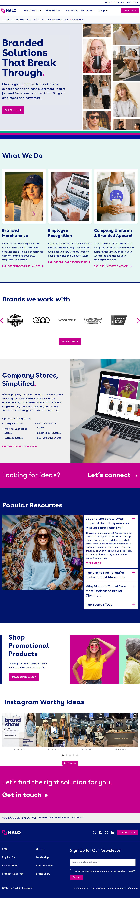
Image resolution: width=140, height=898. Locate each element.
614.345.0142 (78, 20)
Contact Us (129, 10)
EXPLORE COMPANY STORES (18, 447)
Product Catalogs (114, 3)
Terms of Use (98, 888)
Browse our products (22, 677)
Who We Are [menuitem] (53, 10)
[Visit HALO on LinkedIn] (114, 832)
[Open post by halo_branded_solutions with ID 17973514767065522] (53, 730)
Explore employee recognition (68, 262)
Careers (40, 849)
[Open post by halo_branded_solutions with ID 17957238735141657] (121, 730)
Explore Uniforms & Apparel (111, 266)
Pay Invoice (132, 3)
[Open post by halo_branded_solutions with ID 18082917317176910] (87, 730)
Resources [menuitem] (87, 10)
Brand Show (43, 874)
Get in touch (22, 795)
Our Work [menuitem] (71, 10)
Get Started (12, 110)
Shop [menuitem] (102, 10)
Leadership (42, 857)
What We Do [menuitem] (31, 10)
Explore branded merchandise (21, 266)
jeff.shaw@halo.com (58, 20)
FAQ (4, 849)
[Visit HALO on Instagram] (108, 832)
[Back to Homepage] (11, 832)
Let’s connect (109, 475)
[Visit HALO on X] (96, 832)
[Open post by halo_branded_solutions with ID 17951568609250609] (19, 730)
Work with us (69, 341)
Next (138, 320)
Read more (92, 563)
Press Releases (44, 865)
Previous (1, 320)
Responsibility (10, 865)
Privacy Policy (81, 888)
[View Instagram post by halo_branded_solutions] (33, 743)
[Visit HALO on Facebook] (102, 832)
